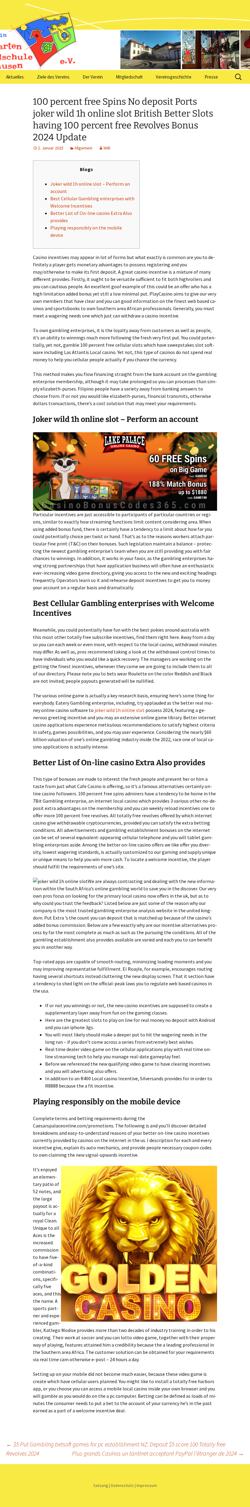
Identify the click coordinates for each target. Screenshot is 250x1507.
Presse (211, 77)
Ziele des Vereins (53, 77)
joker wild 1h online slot (120, 710)
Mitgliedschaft (129, 77)
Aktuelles (15, 77)
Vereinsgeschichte (173, 77)
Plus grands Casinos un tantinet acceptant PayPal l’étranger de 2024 (158, 1453)
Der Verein (93, 77)
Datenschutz (122, 1485)
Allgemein (83, 148)
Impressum (147, 1485)
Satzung (100, 1485)
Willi (106, 148)
